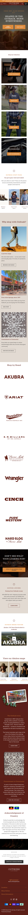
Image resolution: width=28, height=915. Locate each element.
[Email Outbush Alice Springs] (11, 899)
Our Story (6, 306)
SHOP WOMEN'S (8, 27)
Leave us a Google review (14, 861)
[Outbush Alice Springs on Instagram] (16, 899)
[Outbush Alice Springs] (14, 3)
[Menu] (1, 3)
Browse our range (8, 264)
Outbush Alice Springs (10, 910)
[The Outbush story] (14, 698)
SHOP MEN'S (20, 26)
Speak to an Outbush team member (14, 570)
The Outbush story (14, 716)
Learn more (14, 745)
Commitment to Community (14, 781)
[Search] (22, 3)
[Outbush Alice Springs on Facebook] (14, 899)
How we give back (8, 350)
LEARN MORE (14, 605)
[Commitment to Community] (14, 764)
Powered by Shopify (6, 911)
